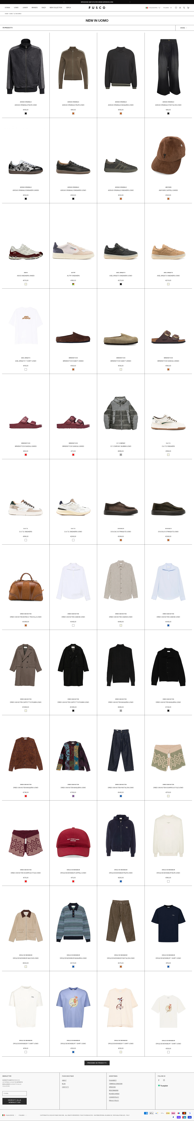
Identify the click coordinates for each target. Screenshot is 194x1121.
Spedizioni (112, 1087)
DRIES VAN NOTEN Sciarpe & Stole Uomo (168, 788)
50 (75, 611)
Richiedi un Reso (114, 1094)
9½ (72, 184)
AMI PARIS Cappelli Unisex (168, 190)
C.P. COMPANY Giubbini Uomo (120, 446)
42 (69, 269)
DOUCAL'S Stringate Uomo (121, 532)
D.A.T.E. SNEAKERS (168, 446)
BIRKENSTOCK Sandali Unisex (168, 361)
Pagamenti (113, 1080)
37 (63, 355)
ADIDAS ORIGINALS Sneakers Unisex (26, 190)
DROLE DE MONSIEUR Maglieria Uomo (73, 958)
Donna (7, 8)
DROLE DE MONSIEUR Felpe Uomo (121, 873)
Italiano (166, 8)
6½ (32, 184)
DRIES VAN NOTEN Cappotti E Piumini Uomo (25, 702)
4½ (17, 184)
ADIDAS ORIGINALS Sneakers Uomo (73, 190)
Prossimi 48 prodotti (97, 1063)
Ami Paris (168, 187)
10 (76, 184)
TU (168, 184)
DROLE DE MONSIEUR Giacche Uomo (26, 958)
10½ (80, 184)
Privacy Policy (114, 1100)
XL (122, 440)
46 (85, 269)
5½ (24, 184)
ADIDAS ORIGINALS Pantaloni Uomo (168, 105)
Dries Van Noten (25, 614)
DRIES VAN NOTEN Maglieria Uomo (120, 702)
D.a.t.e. (168, 443)
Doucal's (121, 528)
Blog (63, 1084)
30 (164, 99)
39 (71, 355)
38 (67, 355)
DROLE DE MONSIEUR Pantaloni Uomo (121, 958)
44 (77, 269)
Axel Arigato (120, 272)
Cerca (68, 8)
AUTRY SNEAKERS (73, 276)
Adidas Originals (26, 102)
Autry (73, 272)
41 (65, 269)
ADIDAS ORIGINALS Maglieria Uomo (121, 105)
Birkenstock (73, 358)
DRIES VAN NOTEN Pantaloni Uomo (121, 788)
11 (84, 184)
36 (59, 355)
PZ (26, 611)
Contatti (65, 1087)
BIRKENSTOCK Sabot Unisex (73, 361)
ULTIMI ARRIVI (17, 13)
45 (81, 269)
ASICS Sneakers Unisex (25, 276)
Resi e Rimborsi (113, 1090)
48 (71, 611)
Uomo (16, 8)
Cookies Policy (114, 1097)
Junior (25, 8)
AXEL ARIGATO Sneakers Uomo (120, 276)
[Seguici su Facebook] (159, 1080)
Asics (26, 272)
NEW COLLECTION (56, 8)
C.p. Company (120, 443)
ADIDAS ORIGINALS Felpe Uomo (26, 105)
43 (73, 269)
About (64, 1080)
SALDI (44, 8)
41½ (114, 525)
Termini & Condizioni (115, 1084)
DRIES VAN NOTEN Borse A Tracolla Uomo (26, 617)
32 (168, 99)
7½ (39, 184)
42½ (123, 525)
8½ (65, 184)
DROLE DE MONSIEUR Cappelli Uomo (73, 873)
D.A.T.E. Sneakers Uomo (73, 532)
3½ (9, 184)
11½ (89, 184)
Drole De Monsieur (73, 870)
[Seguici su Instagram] (164, 1080)
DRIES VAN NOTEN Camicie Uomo (73, 617)
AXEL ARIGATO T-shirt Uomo (25, 361)
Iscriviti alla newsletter (14, 1101)
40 (61, 269)
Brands (35, 8)
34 (172, 99)
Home (6, 13)
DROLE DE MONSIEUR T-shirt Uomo (168, 958)
